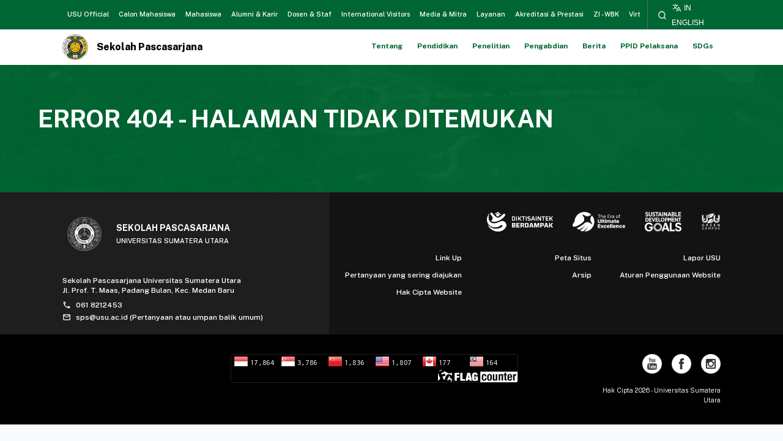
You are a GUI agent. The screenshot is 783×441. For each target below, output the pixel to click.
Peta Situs (573, 258)
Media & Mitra (443, 14)
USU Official (88, 14)
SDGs (702, 46)
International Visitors (375, 14)
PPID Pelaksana (649, 46)
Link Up (449, 258)
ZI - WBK (606, 14)
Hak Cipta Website (429, 292)
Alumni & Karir (254, 14)
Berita (594, 46)
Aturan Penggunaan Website (670, 275)
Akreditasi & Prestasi (549, 14)
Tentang (387, 46)
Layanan (491, 14)
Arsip (582, 275)
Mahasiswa (203, 14)
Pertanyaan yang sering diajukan (403, 275)
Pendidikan (437, 46)
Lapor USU (702, 258)
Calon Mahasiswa (147, 14)
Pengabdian (546, 46)
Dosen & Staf (310, 14)
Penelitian (491, 46)
